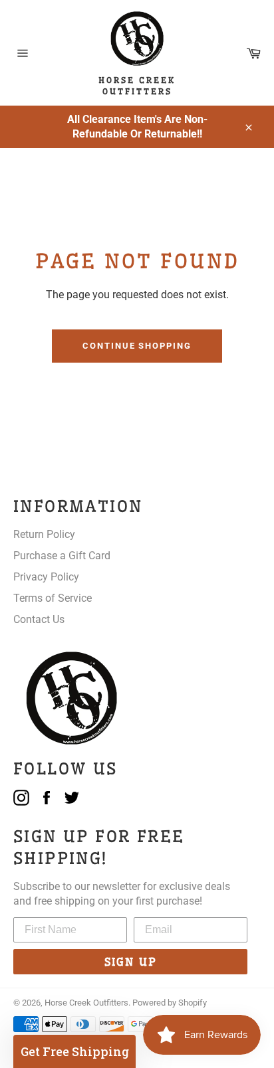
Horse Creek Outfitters (86, 1003)
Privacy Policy (46, 577)
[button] (74, 1051)
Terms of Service (52, 598)
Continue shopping (137, 346)
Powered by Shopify (169, 1003)
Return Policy (44, 534)
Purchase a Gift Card (61, 555)
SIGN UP (130, 961)
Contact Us (39, 619)
